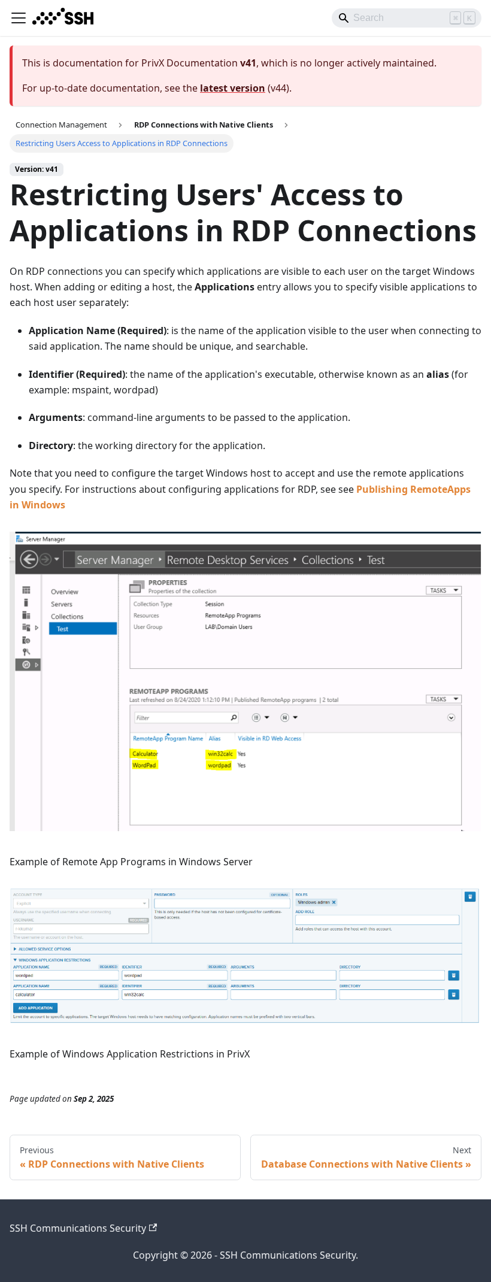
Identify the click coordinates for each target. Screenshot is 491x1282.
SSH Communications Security (78, 1228)
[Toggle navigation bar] (19, 18)
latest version (232, 88)
